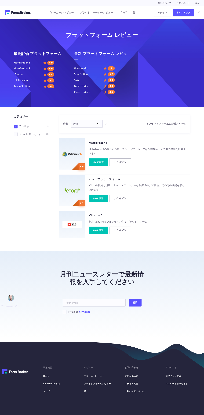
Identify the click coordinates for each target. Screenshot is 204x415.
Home (46, 376)
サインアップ (183, 12)
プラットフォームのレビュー (96, 12)
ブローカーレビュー (94, 376)
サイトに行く (120, 162)
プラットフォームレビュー (97, 384)
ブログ (123, 12)
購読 (135, 303)
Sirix (76, 80)
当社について (164, 3)
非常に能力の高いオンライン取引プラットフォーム (118, 222)
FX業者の (79, 312)
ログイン (162, 12)
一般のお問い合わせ (135, 391)
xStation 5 (95, 215)
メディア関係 (131, 384)
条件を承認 (84, 312)
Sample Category (33, 134)
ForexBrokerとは (51, 384)
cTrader (18, 74)
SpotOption (81, 74)
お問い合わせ (183, 3)
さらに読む (98, 162)
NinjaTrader (81, 86)
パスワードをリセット (177, 384)
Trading (33, 126)
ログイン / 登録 (173, 376)
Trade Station (22, 86)
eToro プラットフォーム (104, 179)
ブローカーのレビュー (61, 12)
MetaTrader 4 (22, 62)
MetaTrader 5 (22, 68)
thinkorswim (21, 80)
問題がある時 (131, 376)
